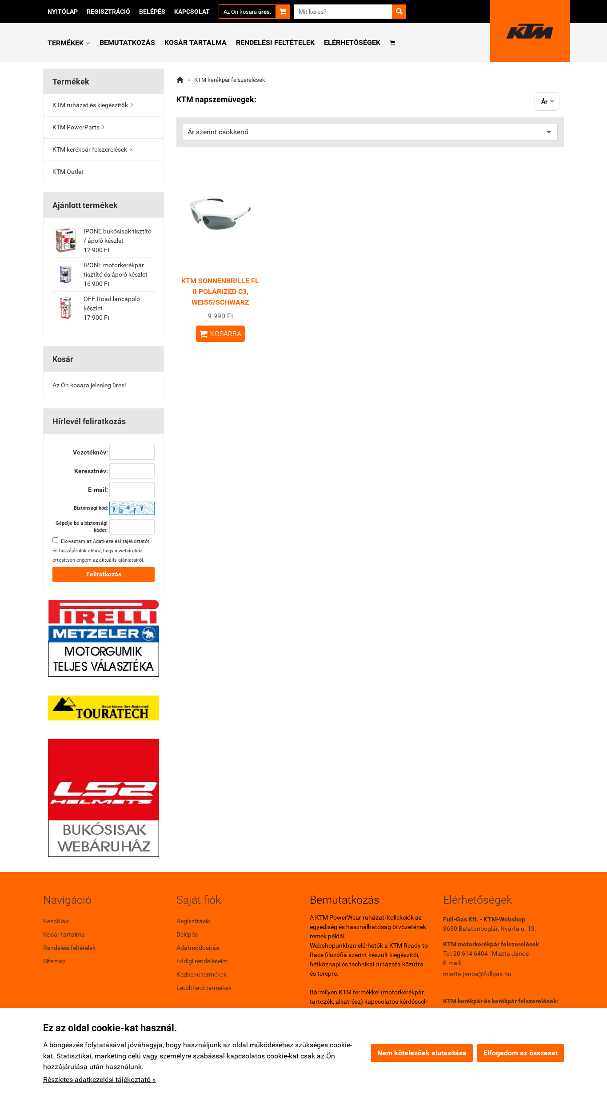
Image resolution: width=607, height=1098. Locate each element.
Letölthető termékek (204, 987)
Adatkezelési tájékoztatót (121, 541)
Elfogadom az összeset (520, 1053)
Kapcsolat (192, 11)
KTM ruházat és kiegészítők (92, 105)
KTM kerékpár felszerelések (92, 149)
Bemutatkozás (127, 42)
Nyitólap (63, 11)
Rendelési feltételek (275, 42)
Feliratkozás (103, 574)
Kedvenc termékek (201, 974)
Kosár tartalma (195, 42)
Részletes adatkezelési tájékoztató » (99, 1079)
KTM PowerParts (78, 127)
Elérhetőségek (352, 42)
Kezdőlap (56, 921)
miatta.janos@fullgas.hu (477, 973)
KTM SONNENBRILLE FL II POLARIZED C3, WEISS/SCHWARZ (220, 291)
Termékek (69, 43)
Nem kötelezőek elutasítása (422, 1053)
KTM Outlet (68, 171)
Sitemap (54, 961)
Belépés (152, 11)
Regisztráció (108, 11)
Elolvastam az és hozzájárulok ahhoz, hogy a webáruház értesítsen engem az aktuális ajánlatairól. (100, 551)
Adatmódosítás (197, 947)
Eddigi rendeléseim (202, 961)
